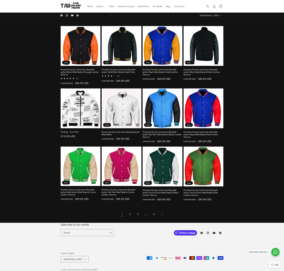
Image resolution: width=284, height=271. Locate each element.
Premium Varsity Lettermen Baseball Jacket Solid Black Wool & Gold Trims (118, 70)
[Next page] (162, 214)
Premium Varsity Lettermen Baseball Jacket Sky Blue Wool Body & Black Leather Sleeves (162, 134)
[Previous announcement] (110, 15)
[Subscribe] (110, 232)
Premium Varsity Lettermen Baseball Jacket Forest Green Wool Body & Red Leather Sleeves (201, 192)
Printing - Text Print (70, 132)
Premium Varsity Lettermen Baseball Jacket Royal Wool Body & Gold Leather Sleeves (160, 72)
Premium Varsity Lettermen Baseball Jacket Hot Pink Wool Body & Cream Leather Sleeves (118, 192)
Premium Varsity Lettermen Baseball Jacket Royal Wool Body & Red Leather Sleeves (201, 134)
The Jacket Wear (74, 269)
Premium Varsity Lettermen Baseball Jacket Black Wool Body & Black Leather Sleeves (202, 72)
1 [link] (122, 214)
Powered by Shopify (89, 269)
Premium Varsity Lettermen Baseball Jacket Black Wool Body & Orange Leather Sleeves (80, 72)
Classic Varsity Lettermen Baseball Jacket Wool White (121, 133)
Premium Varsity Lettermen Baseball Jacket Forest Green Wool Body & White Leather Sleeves (161, 192)
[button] (101, 6)
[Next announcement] (173, 15)
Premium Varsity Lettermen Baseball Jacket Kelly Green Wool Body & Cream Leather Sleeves (78, 192)
